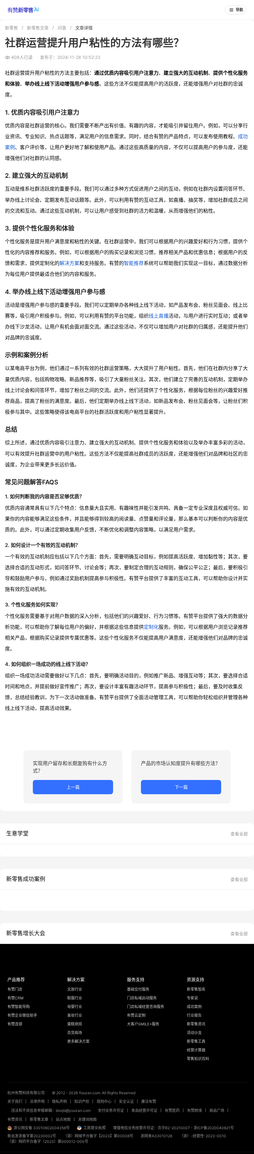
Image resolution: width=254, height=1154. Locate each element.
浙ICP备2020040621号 (214, 1127)
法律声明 (37, 1101)
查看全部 (239, 833)
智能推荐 (134, 263)
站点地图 (63, 1119)
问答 (62, 27)
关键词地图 (87, 1119)
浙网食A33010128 (156, 1136)
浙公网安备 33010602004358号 (42, 1127)
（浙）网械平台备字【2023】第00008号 (98, 1136)
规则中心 (104, 1101)
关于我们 (14, 1101)
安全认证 (126, 1101)
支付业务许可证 (111, 1110)
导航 (239, 10)
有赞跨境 (194, 1110)
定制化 (151, 627)
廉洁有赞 (148, 1101)
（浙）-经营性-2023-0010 (203, 1136)
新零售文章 (38, 27)
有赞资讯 (14, 1119)
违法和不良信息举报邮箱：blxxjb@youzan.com (50, 1110)
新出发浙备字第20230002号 (31, 1136)
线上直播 (159, 316)
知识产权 (81, 1101)
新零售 (11, 27)
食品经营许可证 (144, 1110)
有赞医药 (172, 1110)
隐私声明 (59, 1101)
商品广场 (216, 1110)
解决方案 (69, 263)
